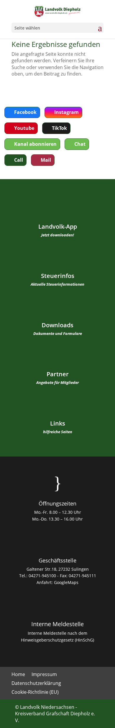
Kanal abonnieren (35, 144)
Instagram (66, 112)
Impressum (44, 675)
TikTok (59, 128)
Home (18, 675)
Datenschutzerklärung (36, 683)
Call (18, 160)
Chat (80, 144)
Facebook (25, 112)
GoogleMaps (66, 582)
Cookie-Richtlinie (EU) (35, 692)
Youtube (24, 128)
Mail (46, 160)
